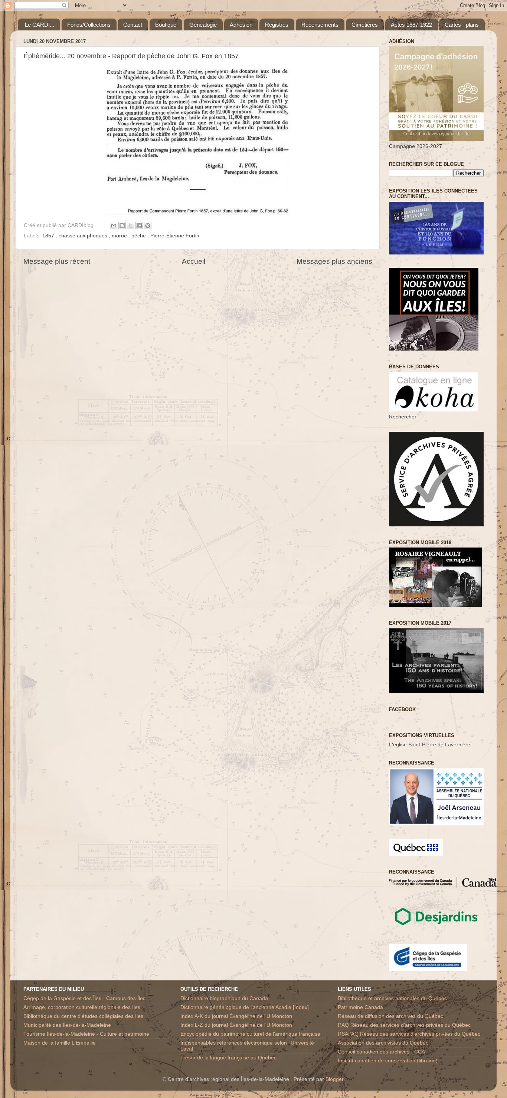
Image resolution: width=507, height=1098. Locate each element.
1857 (49, 236)
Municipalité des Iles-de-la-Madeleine (67, 1025)
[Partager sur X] (130, 225)
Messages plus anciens (334, 261)
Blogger (334, 1079)
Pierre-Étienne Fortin (174, 236)
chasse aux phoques (84, 236)
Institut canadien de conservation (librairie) (388, 1061)
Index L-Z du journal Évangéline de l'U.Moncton (236, 1025)
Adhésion (241, 25)
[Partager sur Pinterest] (147, 225)
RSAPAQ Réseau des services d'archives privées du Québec (409, 1034)
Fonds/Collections (89, 25)
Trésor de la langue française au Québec (228, 1058)
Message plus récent (56, 261)
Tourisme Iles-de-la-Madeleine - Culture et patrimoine (86, 1034)
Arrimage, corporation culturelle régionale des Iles (81, 1007)
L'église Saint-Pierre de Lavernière (429, 744)
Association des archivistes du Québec (383, 1043)
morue (120, 236)
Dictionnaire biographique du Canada (224, 998)
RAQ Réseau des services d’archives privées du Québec (404, 1025)
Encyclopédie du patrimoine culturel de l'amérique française (250, 1034)
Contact (132, 25)
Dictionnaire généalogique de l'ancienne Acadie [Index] (244, 1007)
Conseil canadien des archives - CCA (381, 1052)
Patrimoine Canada (360, 1007)
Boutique (165, 25)
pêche (139, 236)
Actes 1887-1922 (411, 25)
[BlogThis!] (122, 225)
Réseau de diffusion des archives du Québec (390, 1016)
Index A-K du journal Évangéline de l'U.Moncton (236, 1016)
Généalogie (203, 25)
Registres (276, 25)
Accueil (193, 261)
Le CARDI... (39, 25)
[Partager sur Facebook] (139, 225)
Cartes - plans (462, 25)
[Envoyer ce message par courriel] (113, 225)
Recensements (319, 25)
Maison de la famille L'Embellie (59, 1043)
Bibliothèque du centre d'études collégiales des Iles (83, 1016)
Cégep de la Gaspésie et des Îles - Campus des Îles (84, 998)
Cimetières (364, 25)
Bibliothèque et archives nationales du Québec (392, 998)
